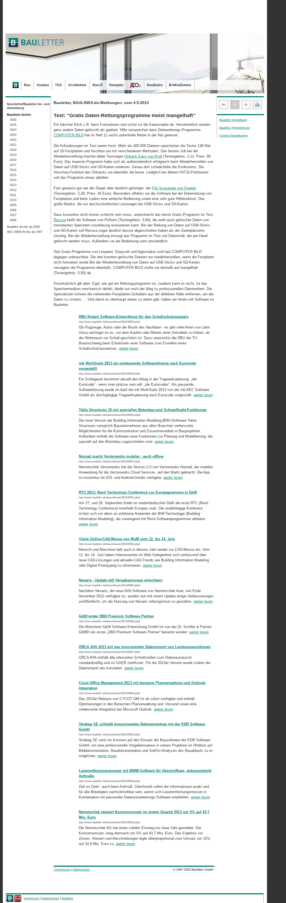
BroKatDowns (180, 85)
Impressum (62, 869)
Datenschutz (81, 869)
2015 (13, 175)
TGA (58, 85)
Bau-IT (97, 85)
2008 (13, 210)
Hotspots (116, 85)
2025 (13, 124)
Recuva (60, 220)
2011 (13, 195)
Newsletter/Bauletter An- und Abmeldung (28, 106)
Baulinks (67, 898)
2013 (13, 185)
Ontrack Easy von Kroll (143, 156)
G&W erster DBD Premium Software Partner (116, 616)
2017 (13, 164)
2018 (13, 159)
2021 (13, 144)
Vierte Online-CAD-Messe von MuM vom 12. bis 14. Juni (127, 539)
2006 (13, 220)
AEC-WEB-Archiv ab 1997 (24, 231)
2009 (13, 205)
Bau (27, 85)
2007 (13, 215)
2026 (13, 119)
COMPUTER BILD (69, 135)
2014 (13, 180)
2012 (13, 190)
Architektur (77, 85)
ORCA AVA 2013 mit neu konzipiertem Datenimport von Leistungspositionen (145, 647)
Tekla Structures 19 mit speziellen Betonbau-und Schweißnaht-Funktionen (143, 410)
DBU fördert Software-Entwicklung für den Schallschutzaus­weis (134, 317)
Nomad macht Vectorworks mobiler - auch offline (121, 456)
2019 (13, 154)
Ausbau (43, 85)
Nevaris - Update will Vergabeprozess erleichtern (121, 580)
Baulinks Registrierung (234, 127)
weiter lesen (128, 348)
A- (246, 104)
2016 (13, 170)
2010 (13, 200)
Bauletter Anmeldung (233, 120)
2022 (13, 139)
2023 (13, 134)
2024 (13, 129)
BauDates (155, 85)
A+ (224, 104)
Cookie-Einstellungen (233, 135)
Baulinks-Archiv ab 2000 (23, 226)
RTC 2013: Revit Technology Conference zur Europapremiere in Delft (138, 492)
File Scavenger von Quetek (174, 188)
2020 (13, 149)
